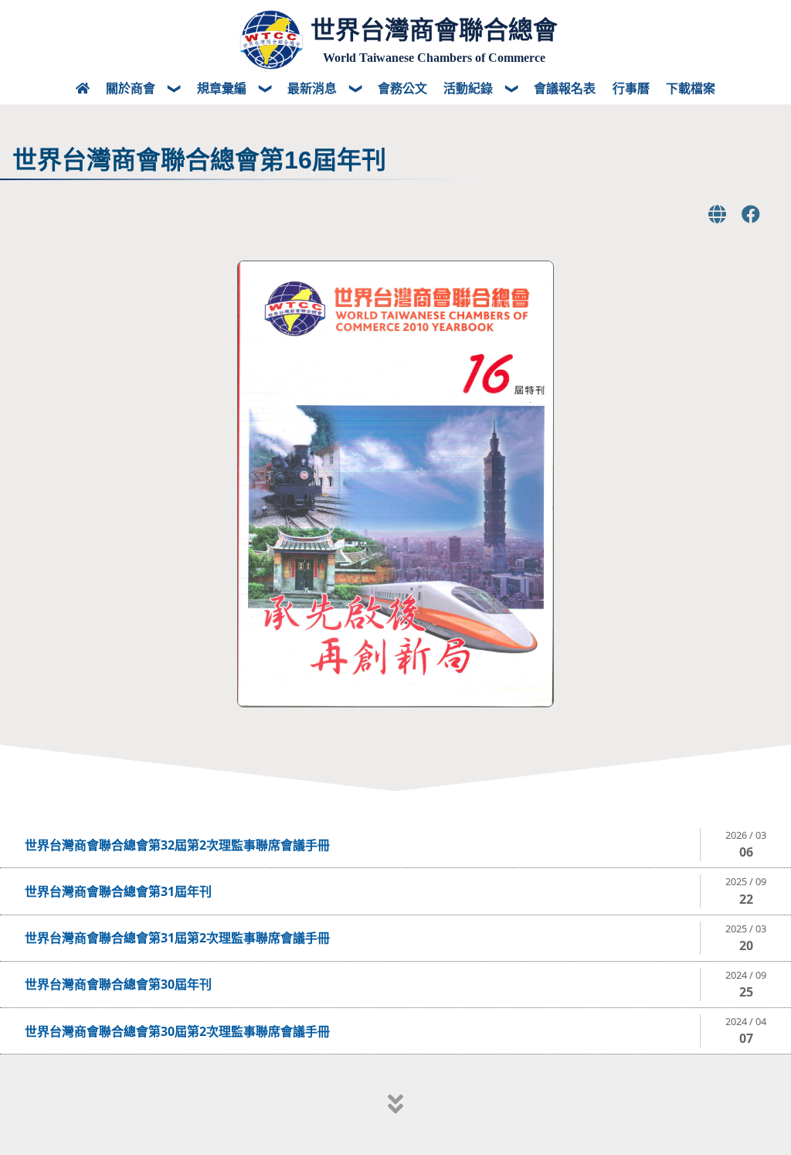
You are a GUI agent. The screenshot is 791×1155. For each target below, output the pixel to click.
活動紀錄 (469, 88)
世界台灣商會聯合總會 (434, 30)
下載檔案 (690, 88)
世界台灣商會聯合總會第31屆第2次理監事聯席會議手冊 (177, 937)
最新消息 (313, 88)
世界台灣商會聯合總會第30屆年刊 (118, 984)
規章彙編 (223, 88)
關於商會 (132, 88)
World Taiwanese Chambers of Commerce (434, 57)
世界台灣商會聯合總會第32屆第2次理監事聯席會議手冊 (177, 844)
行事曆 (631, 88)
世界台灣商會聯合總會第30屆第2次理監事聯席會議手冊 (177, 1031)
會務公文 (402, 88)
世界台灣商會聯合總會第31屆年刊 (118, 891)
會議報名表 (565, 88)
